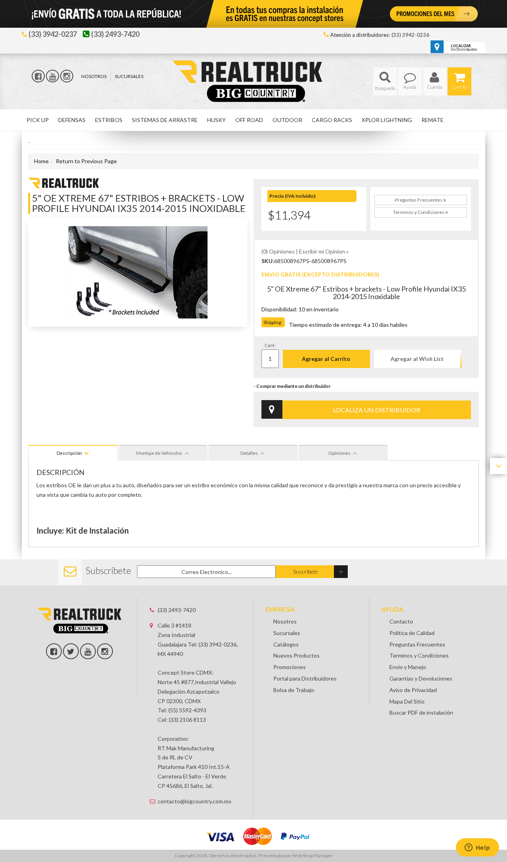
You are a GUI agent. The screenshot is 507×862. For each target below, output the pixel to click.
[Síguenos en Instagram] (66, 76)
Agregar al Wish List (417, 358)
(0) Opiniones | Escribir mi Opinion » (305, 251)
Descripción (69, 453)
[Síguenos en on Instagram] (105, 651)
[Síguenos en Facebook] (38, 76)
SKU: (267, 260)
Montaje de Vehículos (159, 453)
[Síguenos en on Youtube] (88, 651)
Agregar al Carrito (326, 358)
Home (41, 161)
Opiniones (339, 453)
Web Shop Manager (312, 855)
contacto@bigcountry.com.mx (194, 801)
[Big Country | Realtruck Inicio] (254, 66)
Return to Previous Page (86, 161)
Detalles (249, 453)
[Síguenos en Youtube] (52, 76)
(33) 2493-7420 (177, 609)
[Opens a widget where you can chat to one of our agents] (477, 848)
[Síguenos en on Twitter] (71, 651)
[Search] (385, 81)
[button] (385, 81)
